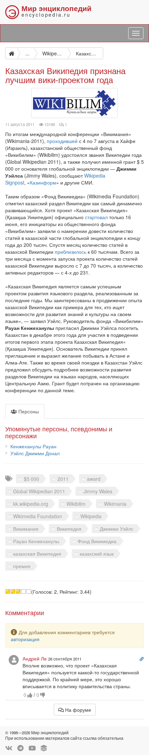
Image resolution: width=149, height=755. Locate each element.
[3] (18, 591)
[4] (23, 591)
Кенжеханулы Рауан (33, 446)
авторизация (25, 639)
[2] (13, 591)
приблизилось (70, 251)
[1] (7, 591)
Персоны (28, 411)
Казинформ (43, 182)
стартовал (96, 217)
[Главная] (11, 53)
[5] (28, 591)
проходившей (62, 140)
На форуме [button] (77, 709)
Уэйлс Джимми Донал (35, 453)
